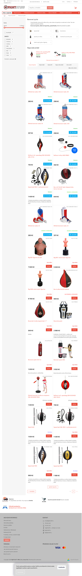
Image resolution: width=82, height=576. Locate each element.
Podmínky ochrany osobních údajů (12, 535)
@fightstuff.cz (48, 532)
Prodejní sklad (7, 537)
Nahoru (32, 491)
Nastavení (20, 572)
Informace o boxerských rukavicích (12, 547)
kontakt (5, 527)
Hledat (50, 7)
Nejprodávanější (59, 65)
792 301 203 (48, 523)
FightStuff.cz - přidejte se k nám (52, 528)
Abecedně (69, 65)
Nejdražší (50, 65)
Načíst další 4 (53, 487)
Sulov (8, 55)
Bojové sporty (7, 554)
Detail (49, 266)
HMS (8, 46)
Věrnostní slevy (7, 520)
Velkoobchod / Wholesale (10, 530)
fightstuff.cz (48, 530)
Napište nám (46, 2)
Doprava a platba (8, 525)
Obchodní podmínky (8, 523)
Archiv (7, 540)
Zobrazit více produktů (52, 60)
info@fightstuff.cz (49, 521)
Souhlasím (62, 567)
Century (9, 44)
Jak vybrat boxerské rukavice (11, 549)
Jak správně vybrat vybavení (10, 551)
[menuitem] (7, 13)
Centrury (9, 41)
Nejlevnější (41, 65)
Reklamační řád (7, 532)
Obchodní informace (35, 2)
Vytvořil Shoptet (74, 559)
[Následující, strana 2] (73, 491)
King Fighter (10, 48)
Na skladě (9, 32)
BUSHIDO (9, 39)
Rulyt (8, 53)
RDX (8, 51)
